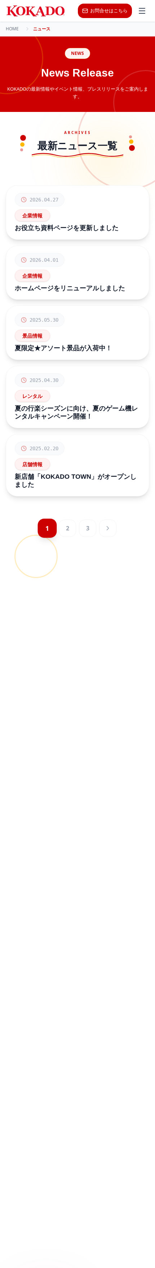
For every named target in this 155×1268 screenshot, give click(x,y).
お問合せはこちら (109, 10)
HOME (12, 29)
